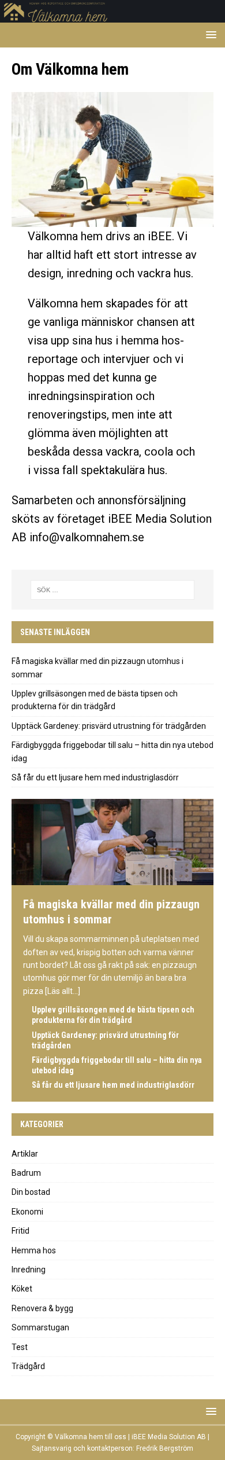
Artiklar (25, 1153)
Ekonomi (27, 1211)
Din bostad (31, 1192)
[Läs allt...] (62, 991)
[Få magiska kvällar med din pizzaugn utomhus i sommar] (112, 879)
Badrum (26, 1172)
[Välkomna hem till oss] (112, 16)
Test (20, 1347)
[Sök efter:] (113, 590)
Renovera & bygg (42, 1308)
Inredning (29, 1269)
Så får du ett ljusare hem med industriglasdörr (95, 777)
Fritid (20, 1230)
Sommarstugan (40, 1327)
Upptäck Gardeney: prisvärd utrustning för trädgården (109, 726)
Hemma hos (34, 1250)
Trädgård (28, 1366)
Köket (22, 1288)
